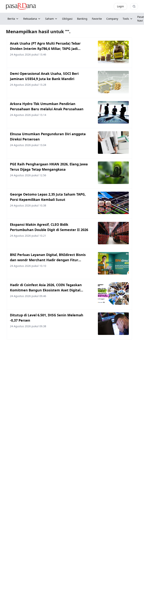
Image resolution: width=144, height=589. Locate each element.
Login (120, 6)
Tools (126, 18)
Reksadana (30, 18)
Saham (49, 18)
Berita (11, 18)
